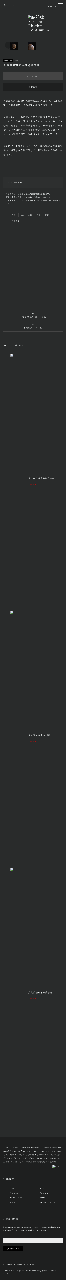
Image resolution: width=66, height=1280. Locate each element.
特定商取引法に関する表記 (35, 200)
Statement (15, 1193)
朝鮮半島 (8, 60)
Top (12, 1188)
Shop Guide (16, 1197)
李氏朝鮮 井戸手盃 (33, 326)
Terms (43, 1197)
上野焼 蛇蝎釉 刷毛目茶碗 (33, 315)
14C (16, 60)
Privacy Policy (47, 1202)
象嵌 (30, 215)
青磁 (38, 215)
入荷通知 (33, 87)
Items (13, 1202)
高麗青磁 (15, 221)
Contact (44, 1193)
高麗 (47, 215)
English (52, 6)
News (42, 1188)
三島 (14, 215)
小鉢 (22, 215)
